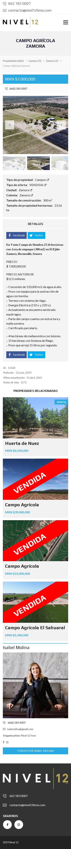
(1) (52, 60)
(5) (34, 60)
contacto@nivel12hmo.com (29, 10)
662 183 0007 (19, 3)
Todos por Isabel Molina (35, 750)
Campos (40, 179)
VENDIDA (36, 185)
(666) (13, 60)
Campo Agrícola (22, 504)
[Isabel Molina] (35, 685)
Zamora (24, 190)
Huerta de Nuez (22, 443)
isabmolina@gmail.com (20, 729)
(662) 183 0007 (18, 88)
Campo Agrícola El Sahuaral (35, 627)
